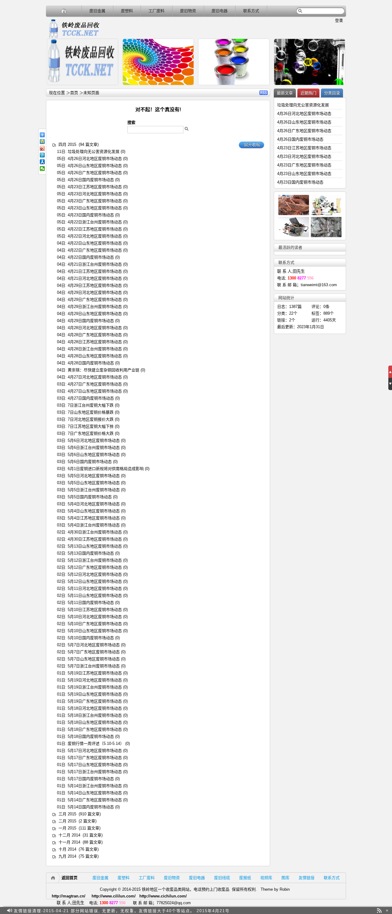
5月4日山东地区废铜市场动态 (94, 511)
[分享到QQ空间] (42, 141)
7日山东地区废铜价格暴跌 (91, 412)
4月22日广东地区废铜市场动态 (95, 250)
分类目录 (332, 93)
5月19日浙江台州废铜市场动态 (95, 687)
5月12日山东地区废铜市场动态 (95, 581)
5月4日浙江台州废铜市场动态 (94, 525)
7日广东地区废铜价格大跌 (91, 433)
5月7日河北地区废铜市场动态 (94, 645)
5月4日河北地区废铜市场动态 (94, 504)
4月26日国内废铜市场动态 (91, 179)
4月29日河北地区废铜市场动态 (95, 292)
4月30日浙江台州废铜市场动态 (95, 532)
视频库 (266, 877)
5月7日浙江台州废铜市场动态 (94, 666)
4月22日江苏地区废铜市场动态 (95, 229)
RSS (263, 92)
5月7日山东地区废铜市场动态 (94, 659)
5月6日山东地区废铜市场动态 (94, 454)
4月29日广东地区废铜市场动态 (95, 299)
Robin (285, 889)
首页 (74, 92)
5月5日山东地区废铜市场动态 (94, 482)
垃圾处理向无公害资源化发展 (93, 151)
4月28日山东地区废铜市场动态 (95, 356)
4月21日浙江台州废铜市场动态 (95, 264)
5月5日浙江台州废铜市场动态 (94, 489)
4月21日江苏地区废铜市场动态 (95, 271)
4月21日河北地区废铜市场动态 (95, 278)
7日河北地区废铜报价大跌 (91, 419)
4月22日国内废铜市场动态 (91, 257)
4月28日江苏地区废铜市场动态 (95, 341)
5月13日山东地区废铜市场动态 (95, 546)
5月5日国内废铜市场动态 (90, 497)
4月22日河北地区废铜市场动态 (95, 236)
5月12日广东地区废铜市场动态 (95, 567)
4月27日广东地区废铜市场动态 (95, 384)
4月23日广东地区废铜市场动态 (95, 201)
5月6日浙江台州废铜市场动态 (94, 447)
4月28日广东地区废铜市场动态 (95, 334)
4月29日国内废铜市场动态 (91, 320)
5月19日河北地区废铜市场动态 (95, 680)
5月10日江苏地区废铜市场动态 (95, 609)
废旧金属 (97, 11)
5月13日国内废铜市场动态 (91, 553)
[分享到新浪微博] (42, 148)
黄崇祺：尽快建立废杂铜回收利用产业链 (103, 370)
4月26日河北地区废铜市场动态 (95, 158)
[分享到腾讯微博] (42, 155)
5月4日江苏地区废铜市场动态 (94, 518)
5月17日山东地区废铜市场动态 (95, 764)
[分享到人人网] (42, 161)
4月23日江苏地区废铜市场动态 (95, 186)
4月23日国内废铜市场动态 (91, 215)
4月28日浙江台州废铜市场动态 (95, 349)
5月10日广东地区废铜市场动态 (95, 623)
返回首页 (69, 877)
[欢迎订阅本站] (379, 910)
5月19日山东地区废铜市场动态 (95, 694)
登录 (339, 20)
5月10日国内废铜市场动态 (91, 637)
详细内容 (111, 87)
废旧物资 (188, 11)
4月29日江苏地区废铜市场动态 (95, 285)
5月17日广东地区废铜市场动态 (95, 757)
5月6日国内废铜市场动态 (90, 461)
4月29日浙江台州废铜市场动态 (95, 306)
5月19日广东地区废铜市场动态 (95, 701)
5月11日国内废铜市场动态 (91, 602)
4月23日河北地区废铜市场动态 (95, 194)
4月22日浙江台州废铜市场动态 (95, 222)
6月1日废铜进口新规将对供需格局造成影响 (106, 468)
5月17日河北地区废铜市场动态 (95, 750)
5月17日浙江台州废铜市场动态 (95, 771)
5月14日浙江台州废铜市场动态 (95, 785)
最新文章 (285, 93)
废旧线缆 (222, 877)
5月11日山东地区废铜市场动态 (95, 595)
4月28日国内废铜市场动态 (91, 363)
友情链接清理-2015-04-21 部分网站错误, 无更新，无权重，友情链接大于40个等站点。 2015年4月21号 (122, 910)
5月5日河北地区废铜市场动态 (94, 475)
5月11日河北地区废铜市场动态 (95, 588)
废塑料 (127, 11)
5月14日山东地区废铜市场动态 (95, 793)
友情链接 (307, 877)
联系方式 (251, 11)
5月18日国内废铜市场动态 (91, 736)
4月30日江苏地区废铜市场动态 (95, 539)
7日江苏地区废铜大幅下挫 (91, 426)
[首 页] (64, 11)
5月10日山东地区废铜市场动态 (95, 630)
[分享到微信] (42, 168)
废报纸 (245, 877)
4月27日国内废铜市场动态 (91, 398)
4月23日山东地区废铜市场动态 (95, 208)
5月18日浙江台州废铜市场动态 (95, 715)
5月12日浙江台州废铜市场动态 (95, 560)
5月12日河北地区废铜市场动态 (95, 574)
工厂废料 (156, 11)
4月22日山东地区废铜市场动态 (95, 243)
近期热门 (308, 93)
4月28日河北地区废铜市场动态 (95, 327)
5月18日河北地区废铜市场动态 (95, 708)
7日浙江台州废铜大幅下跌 (91, 405)
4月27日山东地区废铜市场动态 (95, 391)
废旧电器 (220, 11)
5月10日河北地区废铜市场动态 (95, 616)
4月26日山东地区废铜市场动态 (95, 165)
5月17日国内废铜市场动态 (91, 778)
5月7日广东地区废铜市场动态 (94, 652)
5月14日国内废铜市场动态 (91, 807)
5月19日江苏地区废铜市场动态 (95, 673)
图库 (285, 877)
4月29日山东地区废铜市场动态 (95, 313)
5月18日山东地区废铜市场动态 (95, 722)
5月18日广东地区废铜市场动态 (95, 729)
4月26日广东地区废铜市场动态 (95, 172)
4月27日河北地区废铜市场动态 (95, 377)
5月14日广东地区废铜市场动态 (95, 800)
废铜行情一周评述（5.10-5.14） (96, 743)
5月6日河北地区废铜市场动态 (94, 440)
